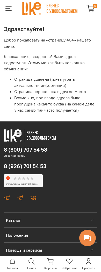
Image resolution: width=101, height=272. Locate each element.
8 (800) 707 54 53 (25, 149)
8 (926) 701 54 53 (25, 166)
